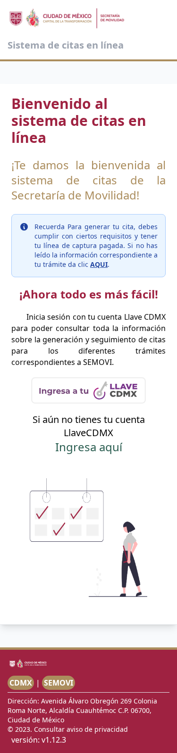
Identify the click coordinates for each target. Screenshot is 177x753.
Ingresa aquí (88, 447)
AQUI (99, 264)
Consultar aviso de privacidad (81, 729)
